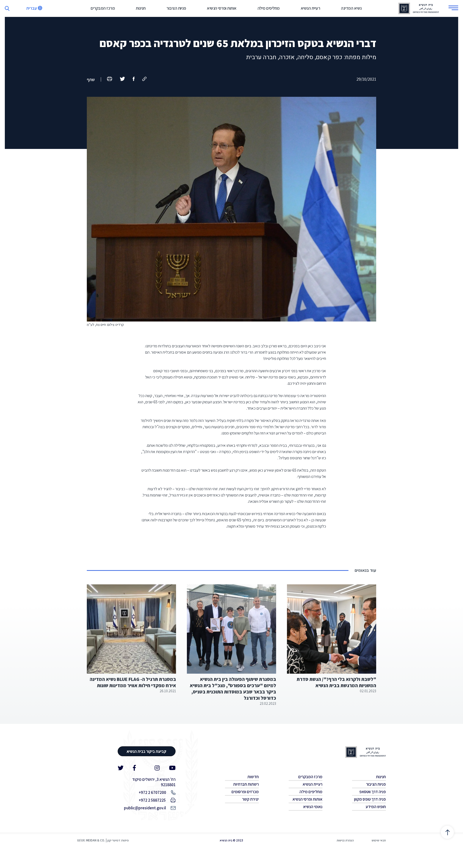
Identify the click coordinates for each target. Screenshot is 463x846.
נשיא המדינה (351, 8)
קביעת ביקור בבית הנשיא (146, 751)
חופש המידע (376, 806)
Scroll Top (447, 832)
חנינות (140, 8)
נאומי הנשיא (312, 806)
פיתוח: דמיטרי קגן (118, 840)
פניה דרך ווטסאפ (372, 791)
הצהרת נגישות (345, 840)
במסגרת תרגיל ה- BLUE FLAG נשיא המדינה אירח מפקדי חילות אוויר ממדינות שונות (133, 682)
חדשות (253, 776)
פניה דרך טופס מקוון (370, 799)
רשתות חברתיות (246, 784)
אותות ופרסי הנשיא (222, 8)
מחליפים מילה (269, 8)
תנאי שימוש (379, 840)
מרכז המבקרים (103, 8)
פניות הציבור (176, 8)
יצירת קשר (250, 799)
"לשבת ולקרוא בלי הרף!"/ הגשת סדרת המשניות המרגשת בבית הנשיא (336, 682)
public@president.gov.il (145, 808)
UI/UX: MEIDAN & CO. (91, 840)
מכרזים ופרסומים (245, 791)
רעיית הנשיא (310, 8)
